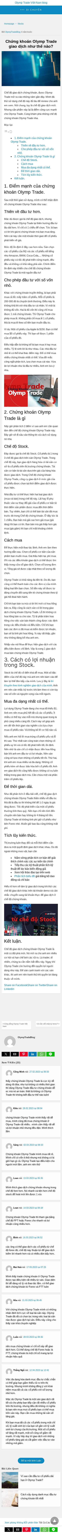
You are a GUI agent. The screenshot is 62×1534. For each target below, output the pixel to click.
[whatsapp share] (41, 1055)
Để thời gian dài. (31, 171)
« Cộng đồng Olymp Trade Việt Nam (15, 1025)
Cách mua (27, 163)
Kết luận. (19, 178)
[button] (31, 10)
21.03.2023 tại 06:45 (32, 1300)
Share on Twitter (36, 985)
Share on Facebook (15, 985)
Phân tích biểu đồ (24, 876)
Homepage (9, 24)
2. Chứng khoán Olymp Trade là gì (34, 156)
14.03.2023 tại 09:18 (33, 1208)
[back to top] (54, 1521)
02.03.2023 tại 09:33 (33, 1145)
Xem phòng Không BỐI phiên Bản (21, 1522)
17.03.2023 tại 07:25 (36, 1267)
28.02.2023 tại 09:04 (32, 1108)
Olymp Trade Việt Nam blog (31, 2)
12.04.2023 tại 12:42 (39, 1370)
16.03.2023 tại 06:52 (32, 1237)
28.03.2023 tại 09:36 (33, 1337)
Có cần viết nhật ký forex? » (48, 1024)
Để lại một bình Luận (31, 1460)
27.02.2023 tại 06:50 (39, 1072)
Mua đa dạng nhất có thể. (36, 167)
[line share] (50, 1055)
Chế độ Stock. (29, 160)
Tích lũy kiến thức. (31, 174)
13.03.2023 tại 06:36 (33, 1178)
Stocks (21, 24)
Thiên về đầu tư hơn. (33, 145)
